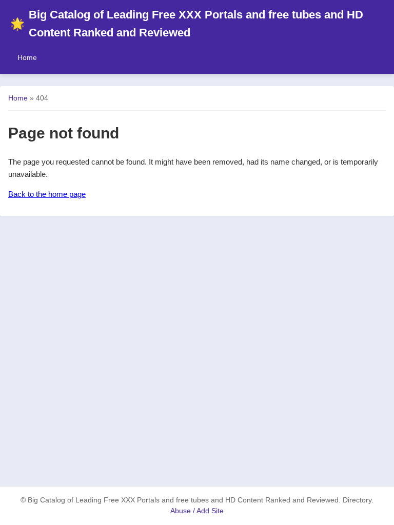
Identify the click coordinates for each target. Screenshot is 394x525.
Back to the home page (47, 194)
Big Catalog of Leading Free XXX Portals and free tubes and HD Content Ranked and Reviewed (186, 23)
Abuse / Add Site (197, 511)
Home (27, 57)
